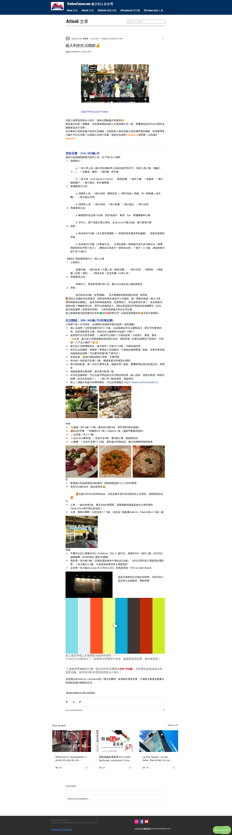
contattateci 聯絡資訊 (143, 828)
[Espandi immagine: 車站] (82, 532)
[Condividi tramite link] (80, 702)
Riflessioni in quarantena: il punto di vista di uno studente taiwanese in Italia (70, 758)
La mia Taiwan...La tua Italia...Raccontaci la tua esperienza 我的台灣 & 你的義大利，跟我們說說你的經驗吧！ (158, 758)
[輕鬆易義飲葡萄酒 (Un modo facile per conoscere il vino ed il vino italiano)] (115, 741)
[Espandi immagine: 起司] (115, 402)
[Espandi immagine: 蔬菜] (82, 402)
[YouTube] (146, 822)
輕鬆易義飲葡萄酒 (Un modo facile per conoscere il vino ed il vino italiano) (114, 758)
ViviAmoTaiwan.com (79, 3)
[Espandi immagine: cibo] (82, 461)
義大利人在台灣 (102, 3)
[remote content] (115, 87)
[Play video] (115, 626)
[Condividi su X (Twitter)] (73, 702)
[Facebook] (141, 822)
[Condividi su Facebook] (67, 702)
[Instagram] (137, 822)
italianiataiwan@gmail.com (161, 828)
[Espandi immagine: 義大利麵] (115, 461)
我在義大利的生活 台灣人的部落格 (80, 692)
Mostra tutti (173, 725)
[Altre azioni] (163, 38)
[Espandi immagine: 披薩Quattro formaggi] (149, 461)
